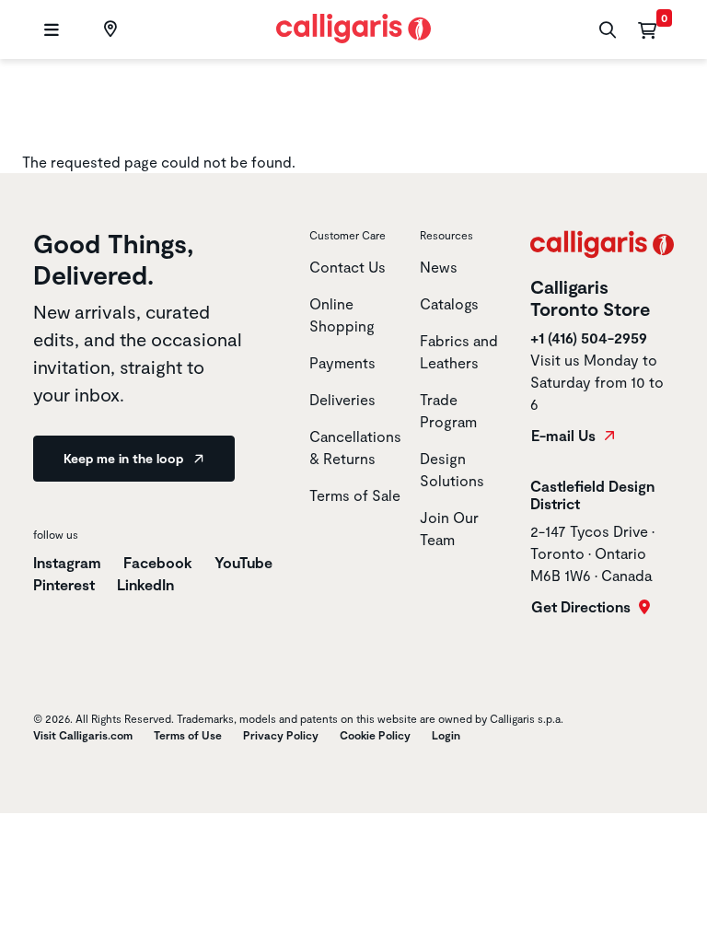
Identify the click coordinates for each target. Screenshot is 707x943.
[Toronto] (108, 29)
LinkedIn (145, 584)
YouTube (243, 562)
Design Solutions (452, 469)
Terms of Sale (354, 495)
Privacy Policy (281, 734)
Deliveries (342, 399)
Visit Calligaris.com (83, 734)
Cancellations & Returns (355, 447)
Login (446, 734)
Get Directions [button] (582, 607)
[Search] (605, 30)
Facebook (159, 562)
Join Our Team (449, 528)
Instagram (67, 562)
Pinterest (66, 584)
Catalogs (449, 303)
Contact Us (347, 266)
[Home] (354, 26)
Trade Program (448, 410)
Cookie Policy (375, 734)
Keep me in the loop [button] (125, 458)
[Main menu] (49, 30)
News (439, 266)
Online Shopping (342, 314)
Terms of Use (188, 734)
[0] (647, 29)
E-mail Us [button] (565, 435)
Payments (342, 362)
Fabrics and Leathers (459, 351)
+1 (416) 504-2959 (588, 337)
